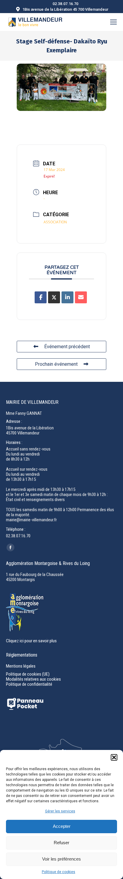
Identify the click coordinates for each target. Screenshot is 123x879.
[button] (114, 757)
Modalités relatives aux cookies (33, 679)
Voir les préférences (61, 858)
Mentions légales (21, 666)
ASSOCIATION (55, 222)
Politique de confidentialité (29, 684)
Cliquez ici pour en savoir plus (31, 640)
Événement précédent (67, 346)
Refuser (61, 842)
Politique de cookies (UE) (28, 674)
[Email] (81, 297)
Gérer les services (60, 811)
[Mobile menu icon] (113, 22)
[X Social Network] (54, 297)
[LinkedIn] (67, 297)
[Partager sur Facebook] (41, 297)
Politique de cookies (58, 872)
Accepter (61, 826)
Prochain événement (56, 364)
